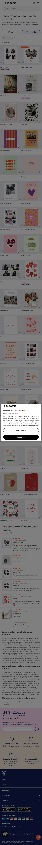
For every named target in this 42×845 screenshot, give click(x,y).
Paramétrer (21, 430)
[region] (21, 422)
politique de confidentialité (28, 426)
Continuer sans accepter (10, 414)
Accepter (21, 437)
